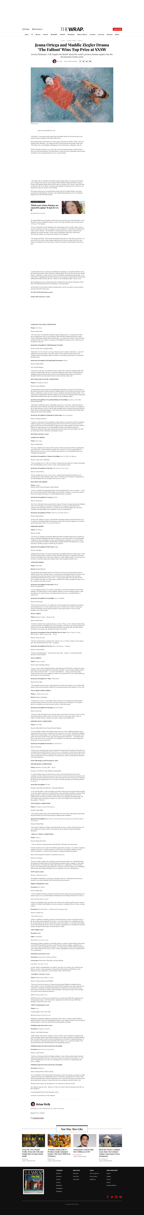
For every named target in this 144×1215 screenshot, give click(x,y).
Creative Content (71, 40)
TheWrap (59, 1170)
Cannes (109, 1173)
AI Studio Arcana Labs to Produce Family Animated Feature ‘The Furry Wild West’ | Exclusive (59, 1152)
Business (109, 34)
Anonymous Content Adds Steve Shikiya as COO (83, 1150)
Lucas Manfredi (78, 1154)
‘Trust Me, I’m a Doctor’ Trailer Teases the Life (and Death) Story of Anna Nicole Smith (32, 1152)
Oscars (108, 1182)
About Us (58, 1173)
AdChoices (93, 1179)
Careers (58, 1182)
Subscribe (117, 29)
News (26, 34)
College (109, 1176)
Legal (92, 1170)
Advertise (58, 1176)
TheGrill (62, 34)
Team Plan (76, 1176)
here (48, 289)
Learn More (76, 1179)
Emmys (109, 1179)
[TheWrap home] (72, 29)
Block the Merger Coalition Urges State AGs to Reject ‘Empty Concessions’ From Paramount (109, 1152)
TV (32, 34)
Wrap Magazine (112, 1170)
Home (63, 40)
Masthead (59, 1185)
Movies (38, 34)
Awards (45, 34)
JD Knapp (25, 1159)
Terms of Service (94, 1173)
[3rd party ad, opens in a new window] (73, 207)
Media (117, 34)
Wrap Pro (76, 1170)
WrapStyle (71, 34)
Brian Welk (59, 61)
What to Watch (82, 34)
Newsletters (38, 29)
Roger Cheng (52, 1159)
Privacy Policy (93, 1176)
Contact (58, 1179)
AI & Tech (101, 34)
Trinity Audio (46, 130)
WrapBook (59, 1191)
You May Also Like (72, 1129)
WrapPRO (54, 34)
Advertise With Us (111, 1185)
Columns (92, 34)
